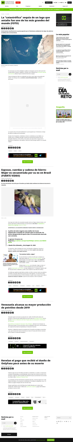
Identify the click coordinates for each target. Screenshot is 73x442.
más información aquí (40, 440)
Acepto (63, 77)
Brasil (10, 285)
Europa (22, 397)
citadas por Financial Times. (22, 377)
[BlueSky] (62, 2)
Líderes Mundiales (23, 426)
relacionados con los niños (17, 268)
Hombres (28, 285)
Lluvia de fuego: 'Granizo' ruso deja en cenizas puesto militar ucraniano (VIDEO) (63, 61)
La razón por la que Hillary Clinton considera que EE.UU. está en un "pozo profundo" (63, 51)
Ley (33, 285)
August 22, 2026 (31, 245)
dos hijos (27, 265)
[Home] (3, 2)
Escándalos (22, 285)
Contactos (34, 419)
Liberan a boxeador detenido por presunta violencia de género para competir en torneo (10, 264)
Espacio (10, 150)
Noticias (6, 6)
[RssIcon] (70, 421)
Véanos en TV (48, 2)
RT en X (9, 434)
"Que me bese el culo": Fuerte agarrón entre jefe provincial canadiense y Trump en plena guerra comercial (64, 39)
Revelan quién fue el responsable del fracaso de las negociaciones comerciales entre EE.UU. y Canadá (63, 45)
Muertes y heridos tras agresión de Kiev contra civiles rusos (63, 56)
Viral (17, 6)
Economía (10, 341)
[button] (64, 18)
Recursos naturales (24, 341)
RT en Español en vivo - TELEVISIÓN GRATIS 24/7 (62, 24)
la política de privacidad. (64, 77)
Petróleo (16, 341)
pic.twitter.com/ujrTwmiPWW (23, 241)
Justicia (28, 397)
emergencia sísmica (39, 318)
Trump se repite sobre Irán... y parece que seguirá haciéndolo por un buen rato (64, 121)
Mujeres (37, 285)
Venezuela (31, 341)
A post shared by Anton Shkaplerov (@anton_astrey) (22, 128)
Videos (21, 421)
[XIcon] (58, 2)
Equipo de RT (65, 6)
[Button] (43, 2)
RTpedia (21, 424)
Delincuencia (15, 285)
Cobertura (34, 423)
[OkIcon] (64, 2)
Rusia (20, 150)
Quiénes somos (35, 418)
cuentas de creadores (31, 386)
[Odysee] (61, 421)
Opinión (40, 6)
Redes (15, 150)
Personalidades (38, 397)
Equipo (33, 421)
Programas (28, 6)
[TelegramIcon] (60, 2)
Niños (43, 285)
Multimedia (51, 6)
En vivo (18, 2)
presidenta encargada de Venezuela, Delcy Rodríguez (20, 324)
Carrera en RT (34, 424)
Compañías (11, 397)
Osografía (60, 107)
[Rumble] (56, 2)
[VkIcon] (54, 2)
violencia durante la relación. (35, 258)
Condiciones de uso (35, 426)
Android (46, 419)
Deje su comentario (27, 161)
